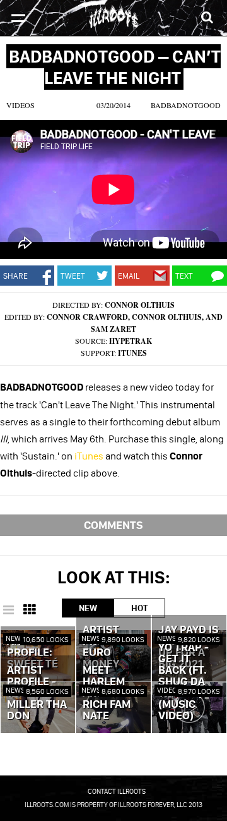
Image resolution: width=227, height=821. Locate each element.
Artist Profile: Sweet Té (32, 653)
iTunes (132, 353)
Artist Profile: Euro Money (105, 647)
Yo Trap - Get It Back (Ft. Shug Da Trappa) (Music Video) (183, 682)
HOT (139, 608)
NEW (88, 608)
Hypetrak (130, 341)
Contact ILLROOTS (117, 791)
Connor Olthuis (140, 305)
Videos (20, 105)
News (15, 638)
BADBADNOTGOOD (186, 105)
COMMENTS (113, 525)
